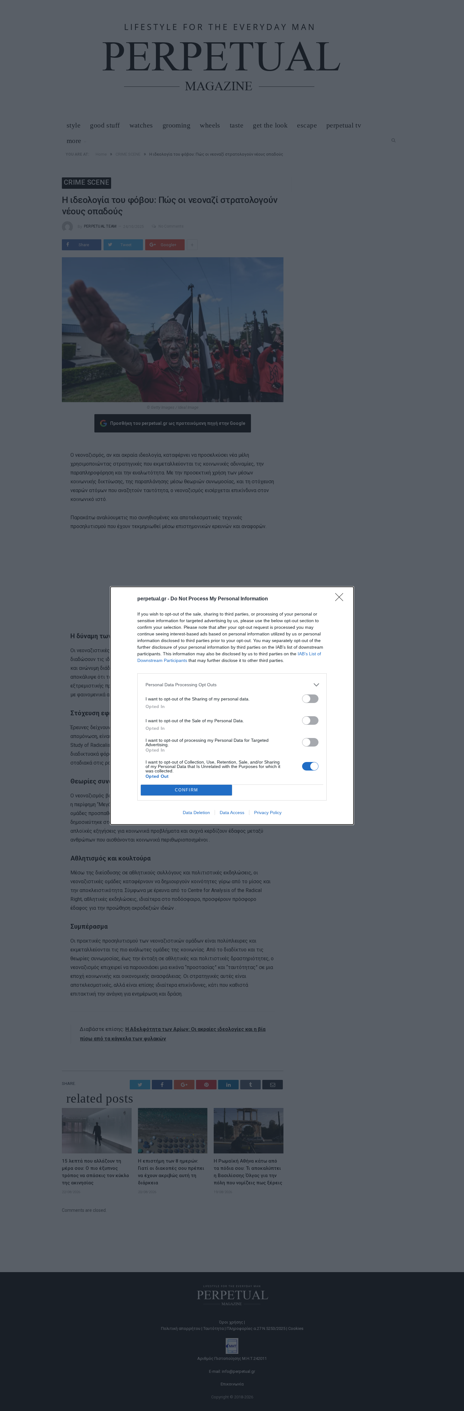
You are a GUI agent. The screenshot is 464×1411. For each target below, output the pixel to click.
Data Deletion (196, 812)
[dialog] (232, 706)
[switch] (310, 698)
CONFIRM (186, 790)
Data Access (232, 812)
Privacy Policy (268, 812)
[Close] (341, 599)
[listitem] (232, 685)
